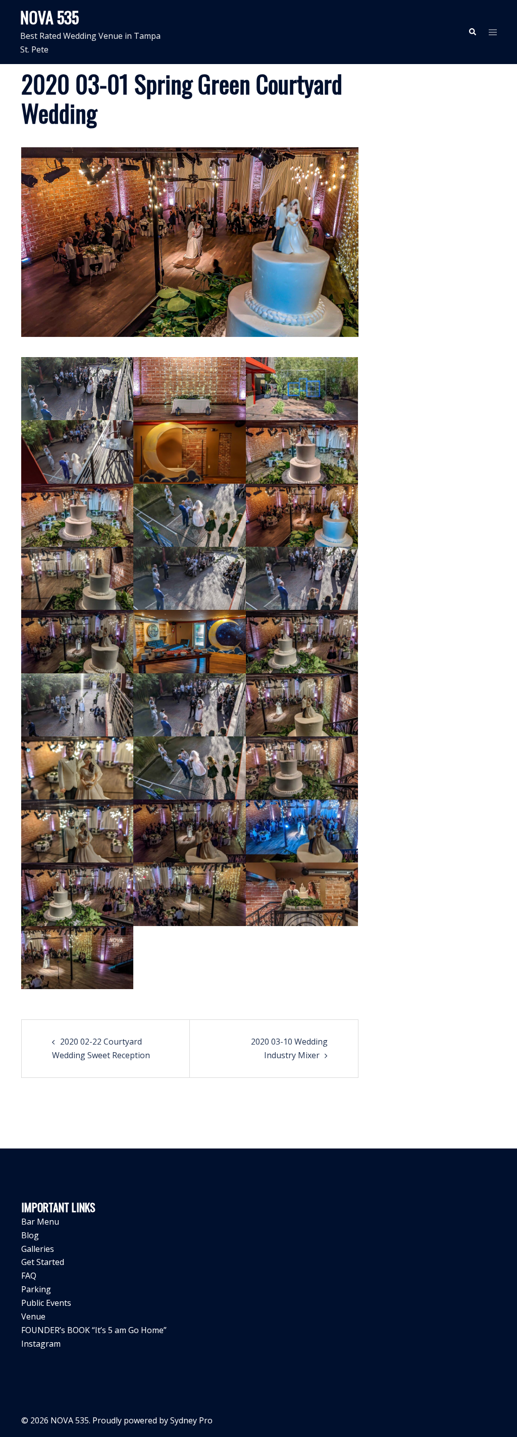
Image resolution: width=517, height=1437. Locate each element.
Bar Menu (40, 1221)
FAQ (28, 1275)
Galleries (37, 1248)
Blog (30, 1235)
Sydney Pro (191, 1420)
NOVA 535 (49, 17)
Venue (33, 1316)
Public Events (46, 1302)
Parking (36, 1289)
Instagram (41, 1343)
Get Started (42, 1262)
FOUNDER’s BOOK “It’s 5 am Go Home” (94, 1330)
